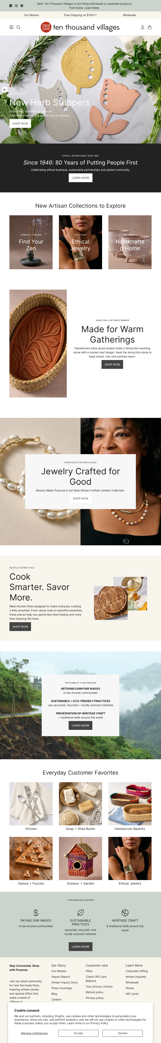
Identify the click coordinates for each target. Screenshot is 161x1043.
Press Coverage (61, 988)
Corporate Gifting (137, 971)
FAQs (89, 971)
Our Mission (58, 971)
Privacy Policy (99, 1023)
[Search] (18, 27)
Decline (122, 1033)
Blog (54, 993)
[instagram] (16, 6)
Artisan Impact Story (64, 982)
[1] (137, 139)
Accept (78, 1033)
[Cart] (150, 27)
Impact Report (60, 976)
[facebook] (11, 6)
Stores (130, 988)
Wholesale (132, 982)
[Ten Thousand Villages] (80, 27)
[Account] (143, 27)
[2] (143, 139)
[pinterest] (22, 6)
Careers (56, 999)
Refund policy (94, 992)
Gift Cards (132, 993)
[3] (149, 139)
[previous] (5, 89)
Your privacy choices (99, 986)
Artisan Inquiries (136, 976)
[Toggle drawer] (11, 27)
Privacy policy (95, 997)
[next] (156, 89)
